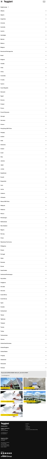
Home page (9, 1)
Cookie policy (28, 426)
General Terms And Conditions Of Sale (32, 429)
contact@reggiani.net (5, 375)
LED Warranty (28, 428)
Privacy (27, 425)
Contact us (27, 423)
